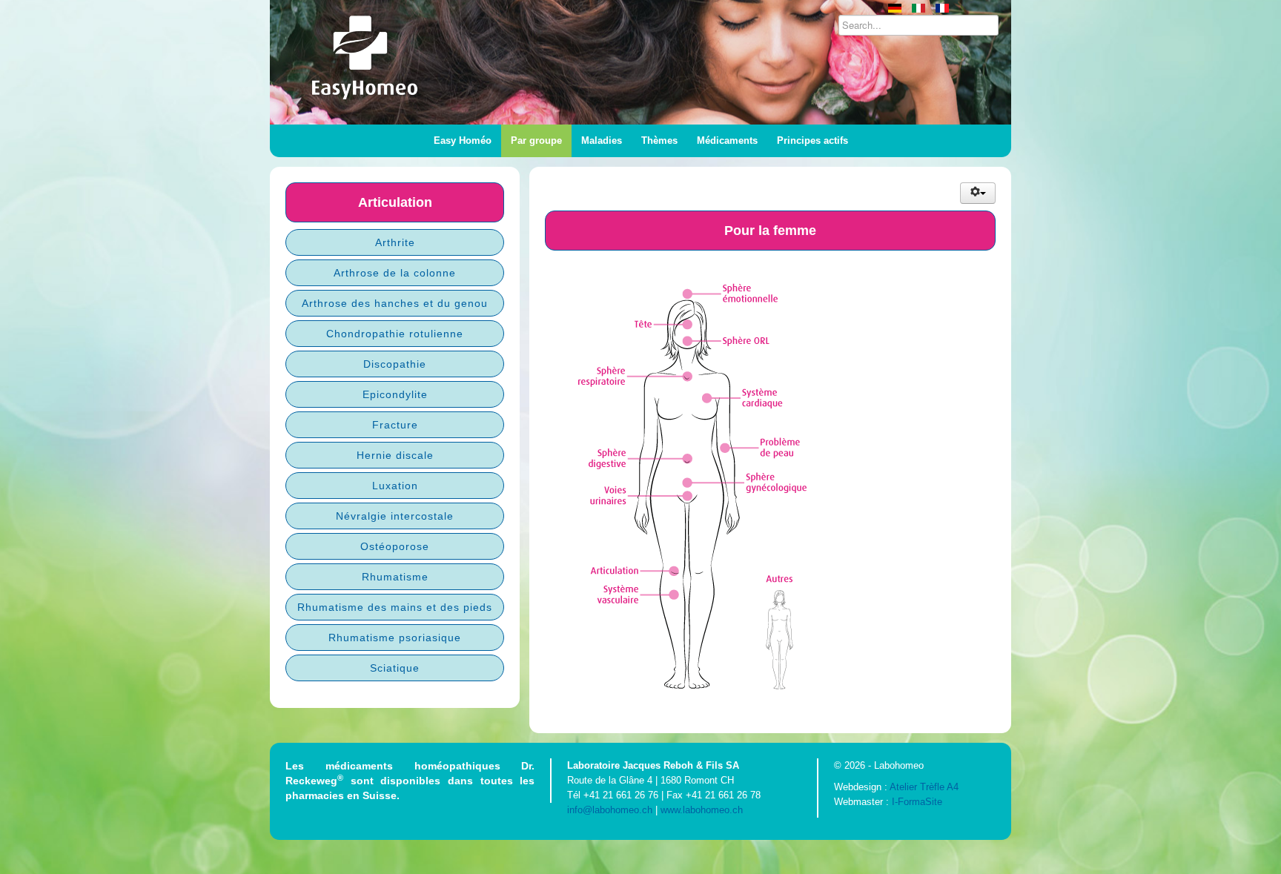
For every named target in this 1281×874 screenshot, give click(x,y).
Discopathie (394, 364)
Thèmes (659, 140)
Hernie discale (395, 455)
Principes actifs (812, 140)
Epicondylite (395, 394)
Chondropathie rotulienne (394, 334)
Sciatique (395, 668)
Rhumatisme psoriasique (394, 637)
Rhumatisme (395, 577)
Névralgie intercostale (395, 516)
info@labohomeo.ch (609, 809)
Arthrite (395, 242)
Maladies (601, 140)
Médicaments (727, 140)
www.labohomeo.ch (702, 809)
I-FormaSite (917, 801)
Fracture (395, 425)
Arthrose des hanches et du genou (395, 303)
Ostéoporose (394, 546)
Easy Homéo (462, 140)
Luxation (395, 485)
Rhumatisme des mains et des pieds (394, 607)
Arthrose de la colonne (395, 273)
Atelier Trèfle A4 (924, 786)
